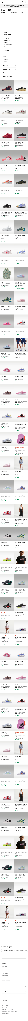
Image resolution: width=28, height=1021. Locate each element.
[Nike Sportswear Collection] (21, 511)
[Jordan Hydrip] (21, 274)
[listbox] (23, 12)
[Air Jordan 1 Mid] (7, 157)
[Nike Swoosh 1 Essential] (7, 204)
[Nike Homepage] (4, 2)
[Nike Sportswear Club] (21, 345)
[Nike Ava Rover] (21, 87)
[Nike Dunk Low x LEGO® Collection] (7, 111)
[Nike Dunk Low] (7, 180)
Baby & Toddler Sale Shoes (7, 950)
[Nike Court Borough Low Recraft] (21, 415)
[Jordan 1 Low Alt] (7, 534)
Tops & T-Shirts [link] (7, 34)
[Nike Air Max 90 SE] (21, 111)
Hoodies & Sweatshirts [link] (7, 39)
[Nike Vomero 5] (7, 439)
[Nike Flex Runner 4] (21, 204)
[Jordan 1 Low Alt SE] (7, 486)
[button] (9, 56)
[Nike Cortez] (7, 368)
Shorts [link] (5, 46)
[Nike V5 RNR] (7, 250)
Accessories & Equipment (7, 49)
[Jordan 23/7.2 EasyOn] (21, 157)
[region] (14, 64)
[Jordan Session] (21, 180)
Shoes (5, 32)
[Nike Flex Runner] (21, 321)
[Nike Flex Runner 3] (7, 227)
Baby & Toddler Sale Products (21, 950)
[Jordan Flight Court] (21, 134)
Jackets (5, 42)
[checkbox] (9, 59)
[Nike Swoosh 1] (7, 463)
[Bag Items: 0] (25, 2)
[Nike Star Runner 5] (7, 415)
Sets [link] (5, 36)
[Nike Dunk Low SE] (7, 134)
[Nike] (7, 274)
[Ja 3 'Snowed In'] (7, 557)
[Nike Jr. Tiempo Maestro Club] (21, 627)
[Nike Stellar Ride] (7, 391)
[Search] (22, 2)
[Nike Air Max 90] (7, 581)
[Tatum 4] (7, 604)
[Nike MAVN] (7, 627)
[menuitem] (4, 1003)
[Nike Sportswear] (21, 463)
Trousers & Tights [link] (8, 44)
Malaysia (5, 996)
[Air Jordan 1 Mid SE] (7, 87)
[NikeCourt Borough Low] (21, 486)
